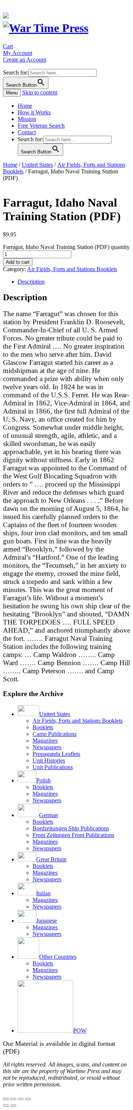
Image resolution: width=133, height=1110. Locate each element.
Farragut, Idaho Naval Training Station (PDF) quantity (66, 247)
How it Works (34, 112)
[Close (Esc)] (28, 1099)
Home (25, 106)
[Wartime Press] (45, 28)
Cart (8, 46)
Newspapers (47, 747)
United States (37, 165)
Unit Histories (49, 760)
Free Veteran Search (41, 125)
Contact (27, 132)
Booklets (43, 727)
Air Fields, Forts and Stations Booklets (72, 269)
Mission (27, 119)
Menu (12, 93)
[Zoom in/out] (6, 1099)
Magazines (45, 740)
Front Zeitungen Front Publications (73, 835)
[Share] (21, 1099)
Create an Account (24, 59)
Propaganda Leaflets (56, 754)
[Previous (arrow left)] (6, 1105)
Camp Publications (54, 734)
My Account (17, 53)
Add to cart (18, 262)
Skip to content (39, 92)
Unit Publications (53, 767)
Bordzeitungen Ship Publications (71, 828)
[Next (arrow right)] (13, 1105)
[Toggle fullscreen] (13, 1099)
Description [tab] (31, 282)
